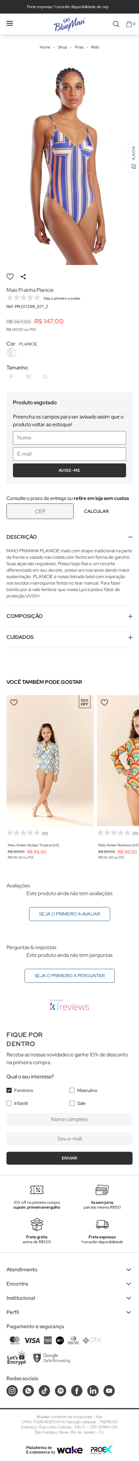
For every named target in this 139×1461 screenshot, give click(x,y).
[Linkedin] (93, 1390)
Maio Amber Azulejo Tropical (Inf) (33, 845)
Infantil (21, 1103)
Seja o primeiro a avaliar (69, 914)
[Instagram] (12, 1390)
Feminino (23, 1090)
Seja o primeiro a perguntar (70, 976)
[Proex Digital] (102, 1450)
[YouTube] (109, 1390)
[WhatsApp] (28, 1390)
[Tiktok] (44, 1390)
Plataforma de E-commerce (39, 1450)
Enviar (69, 1158)
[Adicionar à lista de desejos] (10, 276)
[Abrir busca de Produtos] (116, 24)
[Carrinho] (129, 24)
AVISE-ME (69, 470)
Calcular (96, 511)
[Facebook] (76, 1390)
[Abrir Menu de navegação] (9, 23)
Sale (81, 1103)
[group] (69, 161)
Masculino (87, 1090)
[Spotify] (60, 1390)
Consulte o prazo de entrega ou (67, 498)
